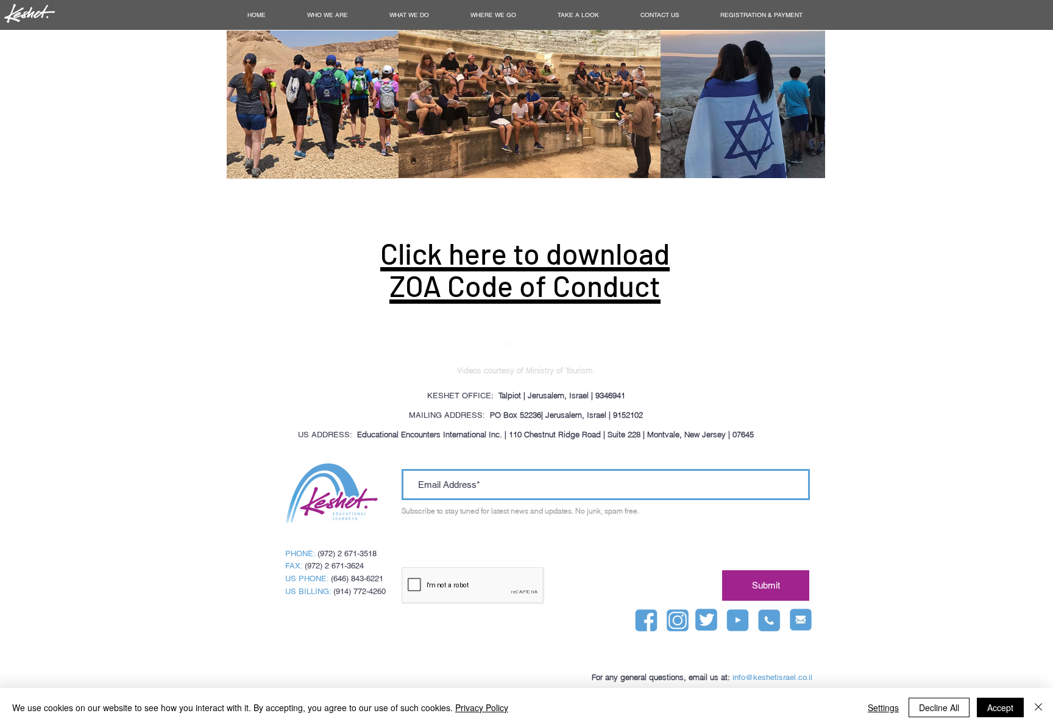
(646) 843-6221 (357, 578)
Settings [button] (883, 707)
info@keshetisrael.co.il (772, 677)
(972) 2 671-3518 (347, 553)
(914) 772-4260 (359, 591)
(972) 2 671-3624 (334, 565)
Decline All (939, 707)
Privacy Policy (481, 707)
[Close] (1038, 707)
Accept (1000, 707)
